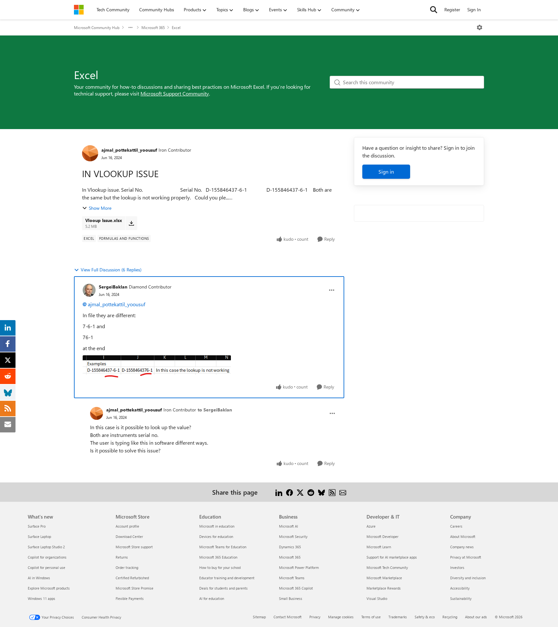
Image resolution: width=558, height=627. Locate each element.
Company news (462, 546)
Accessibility (460, 588)
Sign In (474, 9)
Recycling (449, 616)
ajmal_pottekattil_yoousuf (129, 150)
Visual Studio (377, 598)
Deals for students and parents (223, 588)
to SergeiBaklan (215, 410)
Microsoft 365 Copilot (296, 588)
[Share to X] (300, 492)
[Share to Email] (342, 492)
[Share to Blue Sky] (321, 492)
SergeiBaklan (113, 287)
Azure (371, 526)
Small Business (290, 598)
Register (452, 9)
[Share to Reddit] (310, 492)
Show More (100, 208)
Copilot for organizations (47, 557)
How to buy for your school (220, 567)
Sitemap (259, 616)
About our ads (476, 616)
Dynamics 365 (290, 546)
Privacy (314, 616)
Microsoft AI (288, 526)
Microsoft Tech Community (387, 567)
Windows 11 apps (41, 598)
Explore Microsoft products (49, 588)
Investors (457, 567)
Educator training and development (226, 577)
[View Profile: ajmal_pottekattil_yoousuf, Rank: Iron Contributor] (90, 153)
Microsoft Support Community (174, 93)
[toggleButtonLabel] (479, 27)
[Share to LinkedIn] (278, 492)
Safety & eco (425, 616)
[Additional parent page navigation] (130, 27)
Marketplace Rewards (384, 588)
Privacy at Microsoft (465, 557)
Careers (456, 526)
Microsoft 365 (153, 27)
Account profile (127, 526)
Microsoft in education (216, 526)
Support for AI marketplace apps (392, 557)
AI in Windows (39, 577)
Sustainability (460, 598)
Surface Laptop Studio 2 (46, 546)
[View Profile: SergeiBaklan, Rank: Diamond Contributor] (89, 290)
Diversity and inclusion (468, 577)
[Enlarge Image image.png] (157, 366)
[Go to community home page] (79, 10)
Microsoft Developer (382, 536)
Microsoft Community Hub (96, 27)
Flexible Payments (130, 598)
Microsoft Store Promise (134, 588)
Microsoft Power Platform (299, 567)
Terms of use (371, 616)
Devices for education (216, 536)
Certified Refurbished (132, 577)
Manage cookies (341, 616)
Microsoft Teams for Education (222, 546)
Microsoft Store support (134, 546)
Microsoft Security (293, 536)
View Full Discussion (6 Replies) (111, 270)
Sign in (386, 171)
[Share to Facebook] (289, 492)
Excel (176, 27)
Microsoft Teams (292, 577)
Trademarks (397, 616)
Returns (122, 557)
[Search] (434, 10)
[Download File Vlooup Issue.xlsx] (131, 223)
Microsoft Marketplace (384, 577)
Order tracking (127, 567)
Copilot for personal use (46, 567)
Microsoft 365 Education (218, 557)
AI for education (211, 598)
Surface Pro (37, 526)
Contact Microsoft (288, 616)
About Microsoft (462, 536)
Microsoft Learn (379, 546)
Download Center (129, 536)
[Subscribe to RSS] (332, 492)
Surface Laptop (39, 536)
